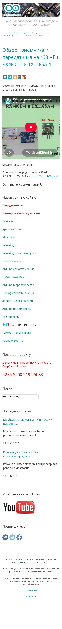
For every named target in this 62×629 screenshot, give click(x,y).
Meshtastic (9, 237)
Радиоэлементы (12, 340)
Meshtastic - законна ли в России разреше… (27, 422)
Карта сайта (31, 596)
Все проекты (10, 317)
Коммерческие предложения (21, 213)
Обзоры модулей (20, 33)
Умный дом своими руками (20, 253)
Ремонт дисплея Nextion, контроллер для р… (21, 454)
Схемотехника (11, 261)
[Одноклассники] (15, 77)
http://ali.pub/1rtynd (45, 176)
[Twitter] (10, 77)
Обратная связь (31, 590)
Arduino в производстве (18, 285)
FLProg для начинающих (18, 293)
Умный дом (9, 245)
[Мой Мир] (19, 77)
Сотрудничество (13, 205)
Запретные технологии (17, 301)
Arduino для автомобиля (18, 269)
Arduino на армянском (16, 309)
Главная (6, 33)
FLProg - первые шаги (16, 332)
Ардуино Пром (12, 229)
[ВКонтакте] (5, 77)
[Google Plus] (24, 77)
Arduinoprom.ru (18, 559)
